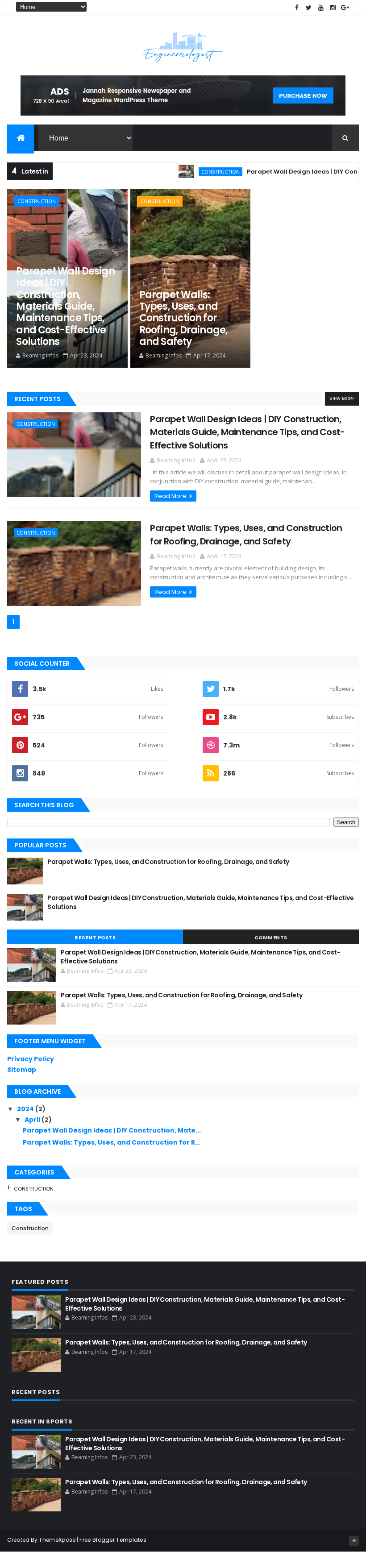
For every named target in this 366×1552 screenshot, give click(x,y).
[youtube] (321, 8)
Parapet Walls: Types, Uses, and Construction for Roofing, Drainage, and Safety (183, 318)
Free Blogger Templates (112, 1540)
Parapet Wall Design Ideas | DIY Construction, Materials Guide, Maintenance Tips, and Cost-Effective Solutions (65, 306)
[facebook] (297, 8)
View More (341, 398)
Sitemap (21, 1069)
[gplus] (345, 8)
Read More (170, 496)
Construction (198, 171)
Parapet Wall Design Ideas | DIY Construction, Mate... (112, 1130)
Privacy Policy (30, 1058)
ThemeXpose (57, 1540)
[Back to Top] (354, 1541)
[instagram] (333, 8)
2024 (26, 1108)
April (33, 1119)
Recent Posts (37, 398)
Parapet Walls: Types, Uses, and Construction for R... (111, 1142)
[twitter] (309, 8)
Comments (270, 937)
